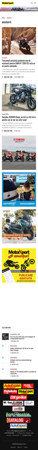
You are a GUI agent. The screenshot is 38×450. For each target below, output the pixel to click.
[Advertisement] (19, 304)
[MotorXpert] (26, 391)
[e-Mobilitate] (18, 414)
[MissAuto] (18, 408)
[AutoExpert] (12, 386)
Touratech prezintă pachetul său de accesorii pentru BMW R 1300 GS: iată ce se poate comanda (18, 63)
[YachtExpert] (29, 403)
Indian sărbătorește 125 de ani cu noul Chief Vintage (21, 349)
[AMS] (27, 386)
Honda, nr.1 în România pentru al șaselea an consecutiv (23, 372)
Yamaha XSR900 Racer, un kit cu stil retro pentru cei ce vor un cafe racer (19, 118)
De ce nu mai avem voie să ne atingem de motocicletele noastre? (22, 338)
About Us (20, 447)
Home (3, 18)
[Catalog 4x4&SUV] (18, 420)
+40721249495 (9, 433)
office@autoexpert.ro (18, 431)
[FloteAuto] (10, 391)
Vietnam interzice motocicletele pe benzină (20, 361)
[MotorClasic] (13, 403)
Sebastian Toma (8, 77)
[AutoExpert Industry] (18, 426)
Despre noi (13, 447)
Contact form (26, 435)
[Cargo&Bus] (18, 397)
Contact (26, 447)
